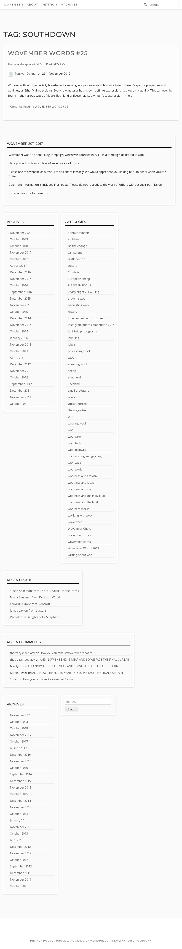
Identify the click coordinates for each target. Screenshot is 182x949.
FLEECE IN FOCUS (79, 285)
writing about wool (80, 555)
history (72, 312)
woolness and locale (81, 483)
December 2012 (20, 364)
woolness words (78, 509)
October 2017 (19, 259)
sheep (24, 64)
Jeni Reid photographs (83, 331)
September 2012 (21, 384)
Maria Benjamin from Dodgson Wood (35, 597)
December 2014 (20, 318)
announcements (79, 233)
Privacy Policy (41, 940)
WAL (71, 417)
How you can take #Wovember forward (66, 653)
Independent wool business (86, 318)
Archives (73, 239)
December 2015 (20, 298)
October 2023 (19, 239)
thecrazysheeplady (22, 653)
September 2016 (21, 292)
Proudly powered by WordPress (82, 940)
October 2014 (19, 331)
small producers (78, 390)
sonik (71, 397)
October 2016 (19, 285)
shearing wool (77, 364)
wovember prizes (79, 535)
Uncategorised (77, 404)
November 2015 (20, 305)
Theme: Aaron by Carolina (131, 940)
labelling (73, 338)
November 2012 (20, 371)
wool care (74, 437)
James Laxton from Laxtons (28, 610)
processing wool (79, 351)
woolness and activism (83, 476)
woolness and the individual (86, 496)
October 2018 (19, 246)
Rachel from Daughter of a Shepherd (34, 617)
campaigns (75, 252)
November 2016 (20, 279)
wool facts (74, 443)
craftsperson (76, 259)
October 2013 (19, 351)
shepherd (74, 377)
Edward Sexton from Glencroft (30, 604)
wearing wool (77, 423)
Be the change (77, 246)
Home (12, 64)
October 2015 (19, 312)
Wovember (13, 4)
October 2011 (19, 404)
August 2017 (18, 266)
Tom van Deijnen (25, 74)
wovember (75, 522)
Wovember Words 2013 (83, 548)
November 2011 (20, 397)
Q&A (71, 358)
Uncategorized (77, 410)
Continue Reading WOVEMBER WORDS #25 (39, 107)
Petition (49, 4)
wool (71, 430)
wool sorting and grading (85, 456)
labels (72, 344)
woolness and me (79, 489)
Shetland (74, 384)
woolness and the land (83, 502)
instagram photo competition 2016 (91, 325)
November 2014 (20, 325)
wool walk (74, 463)
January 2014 (18, 338)
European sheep (79, 279)
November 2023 (20, 233)
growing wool (77, 298)
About (32, 4)
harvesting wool (78, 305)
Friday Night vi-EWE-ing (83, 292)
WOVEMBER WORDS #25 (48, 53)
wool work (75, 469)
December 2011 (20, 390)
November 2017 (20, 252)
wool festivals (77, 450)
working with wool (80, 515)
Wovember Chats (79, 529)
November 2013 (20, 344)
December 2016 (20, 272)
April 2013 (16, 358)
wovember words (79, 542)
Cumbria (73, 272)
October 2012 (19, 377)
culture (72, 266)
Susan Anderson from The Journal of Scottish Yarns (44, 591)
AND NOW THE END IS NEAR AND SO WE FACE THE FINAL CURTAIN (85, 660)
